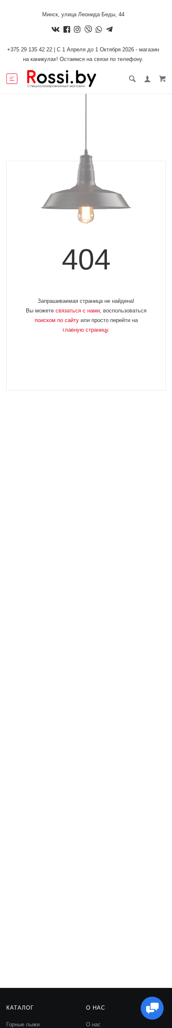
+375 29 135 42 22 (29, 49)
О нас (93, 1024)
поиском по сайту (57, 320)
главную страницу (85, 330)
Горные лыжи (23, 1024)
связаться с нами (78, 310)
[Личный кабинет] (147, 79)
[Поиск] (132, 78)
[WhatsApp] (99, 29)
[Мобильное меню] (12, 79)
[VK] (55, 29)
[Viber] (88, 29)
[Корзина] (162, 79)
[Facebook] (66, 29)
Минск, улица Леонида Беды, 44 (83, 14)
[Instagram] (77, 29)
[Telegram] (109, 29)
